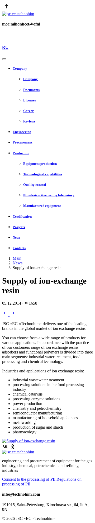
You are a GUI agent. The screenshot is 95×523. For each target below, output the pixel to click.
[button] (53, 68)
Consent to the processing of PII (28, 479)
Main (17, 258)
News (17, 263)
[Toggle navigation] (4, 59)
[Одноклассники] (13, 446)
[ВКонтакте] (5, 446)
